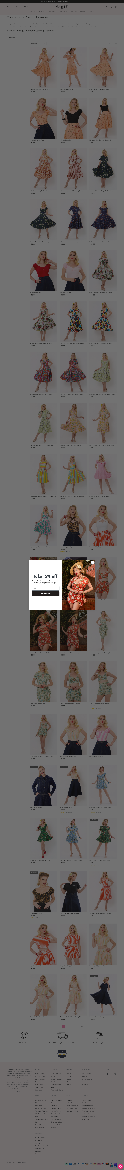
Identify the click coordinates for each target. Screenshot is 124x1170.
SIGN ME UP (45, 593)
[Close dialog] (92, 562)
